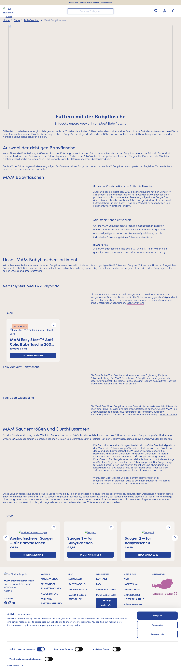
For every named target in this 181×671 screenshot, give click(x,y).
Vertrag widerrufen (106, 602)
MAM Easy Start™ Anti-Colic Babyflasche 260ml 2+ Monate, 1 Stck (33, 342)
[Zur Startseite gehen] (7, 11)
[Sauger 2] (148, 532)
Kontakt (101, 578)
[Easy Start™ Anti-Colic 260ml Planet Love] (33, 332)
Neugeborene (49, 593)
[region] (90, 337)
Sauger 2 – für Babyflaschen (138, 540)
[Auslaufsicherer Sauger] (33, 532)
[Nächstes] (175, 538)
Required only (157, 634)
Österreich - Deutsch (163, 594)
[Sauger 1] (90, 532)
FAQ (98, 584)
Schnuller (75, 578)
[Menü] (23, 11)
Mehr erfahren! (135, 302)
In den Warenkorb (33, 355)
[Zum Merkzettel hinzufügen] (53, 324)
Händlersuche (133, 604)
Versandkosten (106, 589)
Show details (13, 665)
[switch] (79, 649)
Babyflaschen (77, 584)
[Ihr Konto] (164, 10)
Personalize (157, 625)
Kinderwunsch (50, 578)
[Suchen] (111, 11)
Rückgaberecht (106, 594)
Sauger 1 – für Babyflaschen (80, 540)
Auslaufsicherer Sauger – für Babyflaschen (31, 540)
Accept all (157, 615)
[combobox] (90, 11)
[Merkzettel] (155, 10)
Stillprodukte (77, 589)
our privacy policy (71, 625)
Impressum (131, 584)
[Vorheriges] (6, 538)
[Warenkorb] (173, 10)
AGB (126, 578)
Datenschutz (132, 589)
